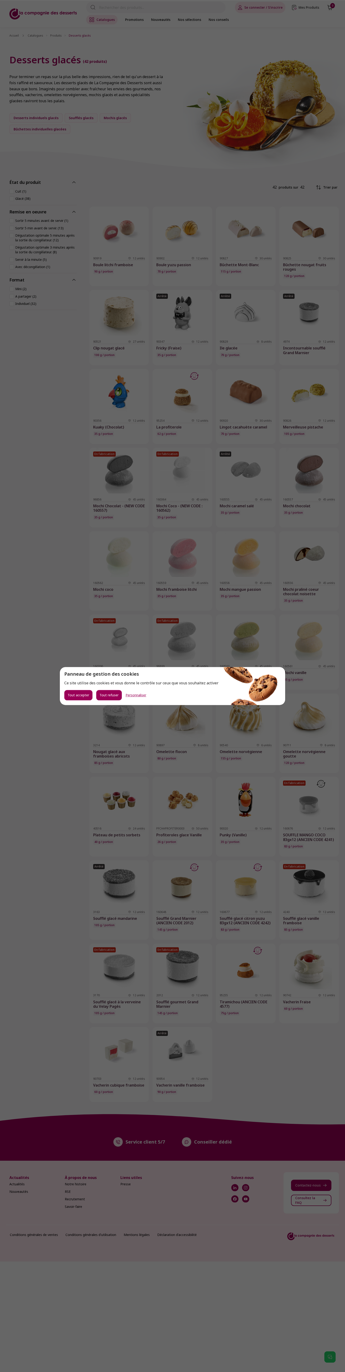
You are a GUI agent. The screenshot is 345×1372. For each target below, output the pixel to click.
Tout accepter (78, 695)
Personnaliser (136, 695)
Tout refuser (109, 695)
